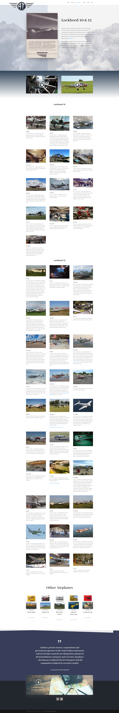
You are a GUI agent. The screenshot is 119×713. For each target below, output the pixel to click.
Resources (73, 2)
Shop (92, 2)
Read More (31, 617)
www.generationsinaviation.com (56, 427)
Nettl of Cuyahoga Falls (51, 711)
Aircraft (78, 2)
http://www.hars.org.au (54, 483)
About (84, 2)
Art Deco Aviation (76, 362)
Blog (88, 2)
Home (68, 2)
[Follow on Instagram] (61, 699)
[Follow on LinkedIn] (57, 699)
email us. (71, 38)
